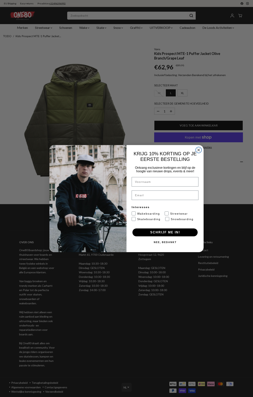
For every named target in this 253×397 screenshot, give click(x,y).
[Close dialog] (199, 150)
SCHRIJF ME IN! (165, 232)
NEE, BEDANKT (165, 242)
